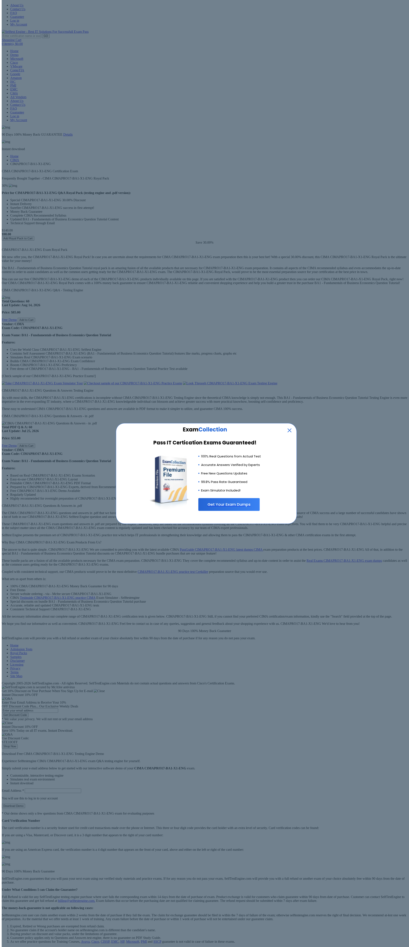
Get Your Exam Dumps (229, 504)
